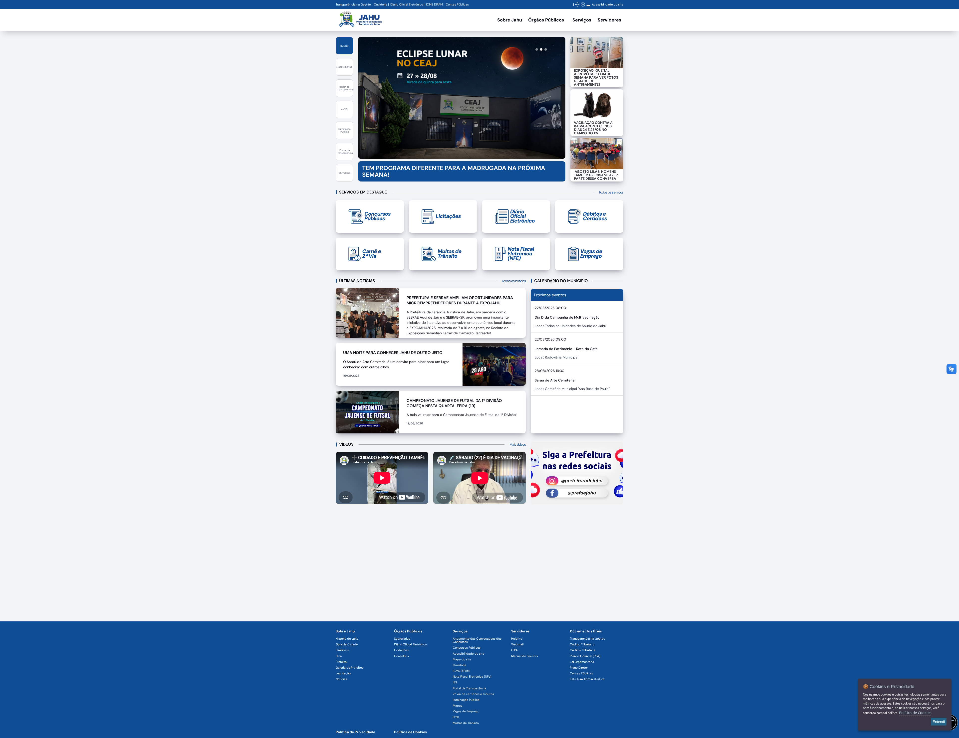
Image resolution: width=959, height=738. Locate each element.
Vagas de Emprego (466, 711)
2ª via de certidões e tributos (473, 694)
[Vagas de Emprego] (589, 254)
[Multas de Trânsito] (443, 254)
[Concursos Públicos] (370, 216)
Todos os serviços (611, 192)
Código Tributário (582, 644)
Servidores (520, 631)
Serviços (581, 20)
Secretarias (402, 639)
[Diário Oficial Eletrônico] (516, 216)
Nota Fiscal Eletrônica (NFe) (472, 677)
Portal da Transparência (469, 688)
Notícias (341, 679)
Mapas (457, 706)
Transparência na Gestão (353, 4)
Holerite (516, 639)
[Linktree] (577, 473)
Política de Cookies (410, 732)
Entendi (939, 722)
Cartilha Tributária (582, 650)
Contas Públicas (457, 4)
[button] (527, 49)
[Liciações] (443, 216)
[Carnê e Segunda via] (370, 254)
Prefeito (341, 662)
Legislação (343, 673)
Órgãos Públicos (408, 631)
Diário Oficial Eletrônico (406, 4)
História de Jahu (347, 639)
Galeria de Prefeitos (349, 668)
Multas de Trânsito (466, 723)
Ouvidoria (380, 4)
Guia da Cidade (347, 644)
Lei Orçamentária (582, 662)
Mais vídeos (517, 444)
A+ (577, 4)
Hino (339, 656)
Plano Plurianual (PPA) (585, 656)
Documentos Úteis (586, 631)
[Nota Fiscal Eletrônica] (516, 254)
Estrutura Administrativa (587, 679)
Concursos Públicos (466, 648)
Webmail (517, 644)
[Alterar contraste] (588, 5)
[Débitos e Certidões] (589, 216)
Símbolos (342, 650)
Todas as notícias (514, 281)
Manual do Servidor (524, 656)
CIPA (514, 650)
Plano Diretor (579, 668)
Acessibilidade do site (607, 4)
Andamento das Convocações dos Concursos (477, 640)
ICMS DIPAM (434, 4)
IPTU (456, 717)
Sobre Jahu (509, 20)
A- (583, 4)
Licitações (401, 650)
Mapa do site (462, 659)
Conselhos (401, 656)
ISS (455, 682)
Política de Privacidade (355, 732)
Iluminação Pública (466, 700)
